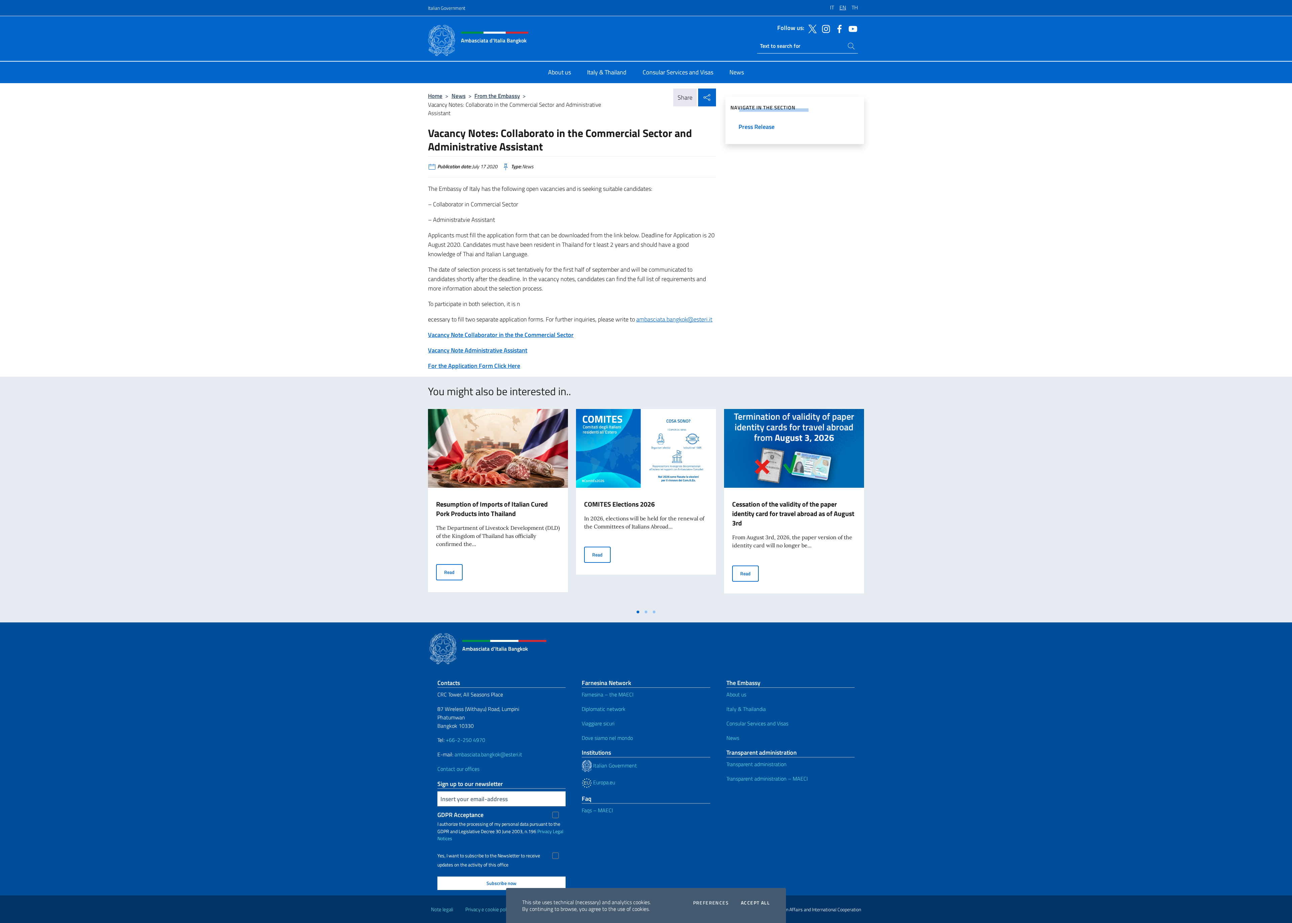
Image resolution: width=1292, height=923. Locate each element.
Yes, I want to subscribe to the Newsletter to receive (488, 855)
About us (736, 694)
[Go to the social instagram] (824, 28)
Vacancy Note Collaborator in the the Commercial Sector (501, 334)
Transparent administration (756, 764)
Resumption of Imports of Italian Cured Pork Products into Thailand (492, 509)
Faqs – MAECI (597, 810)
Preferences (711, 902)
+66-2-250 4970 (465, 740)
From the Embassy (497, 96)
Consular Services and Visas (757, 723)
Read (453, 572)
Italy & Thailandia (746, 709)
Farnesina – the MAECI (608, 694)
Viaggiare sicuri (598, 723)
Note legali (442, 909)
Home (435, 96)
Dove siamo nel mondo (607, 738)
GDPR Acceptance (460, 814)
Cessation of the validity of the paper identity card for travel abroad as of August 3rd (793, 513)
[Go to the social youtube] (851, 28)
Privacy (544, 831)
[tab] (638, 612)
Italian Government (446, 7)
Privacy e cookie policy (488, 909)
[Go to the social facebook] (838, 28)
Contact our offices (458, 769)
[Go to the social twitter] (811, 28)
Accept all (755, 902)
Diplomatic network (603, 709)
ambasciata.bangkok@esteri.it (674, 319)
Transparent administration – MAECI (767, 779)
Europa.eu (603, 782)
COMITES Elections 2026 (619, 504)
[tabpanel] (498, 507)
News (459, 96)
